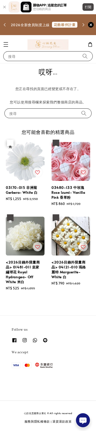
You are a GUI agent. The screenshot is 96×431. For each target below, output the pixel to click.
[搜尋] (85, 56)
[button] (6, 44)
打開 (88, 7)
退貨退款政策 (62, 421)
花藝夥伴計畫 (65, 24)
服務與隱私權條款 (37, 421)
